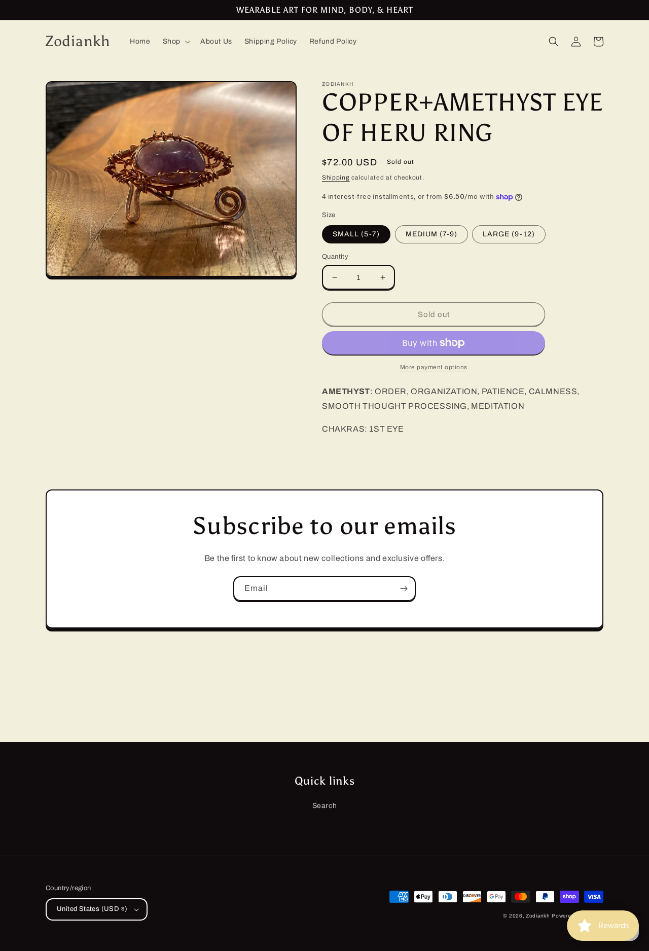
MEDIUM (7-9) (431, 234)
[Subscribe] (403, 588)
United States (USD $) (92, 908)
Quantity (335, 256)
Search (324, 805)
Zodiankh (538, 916)
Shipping (336, 177)
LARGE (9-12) (509, 234)
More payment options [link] (433, 367)
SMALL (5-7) (356, 234)
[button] (175, 41)
